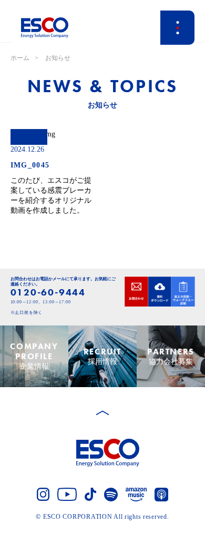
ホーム (20, 58)
